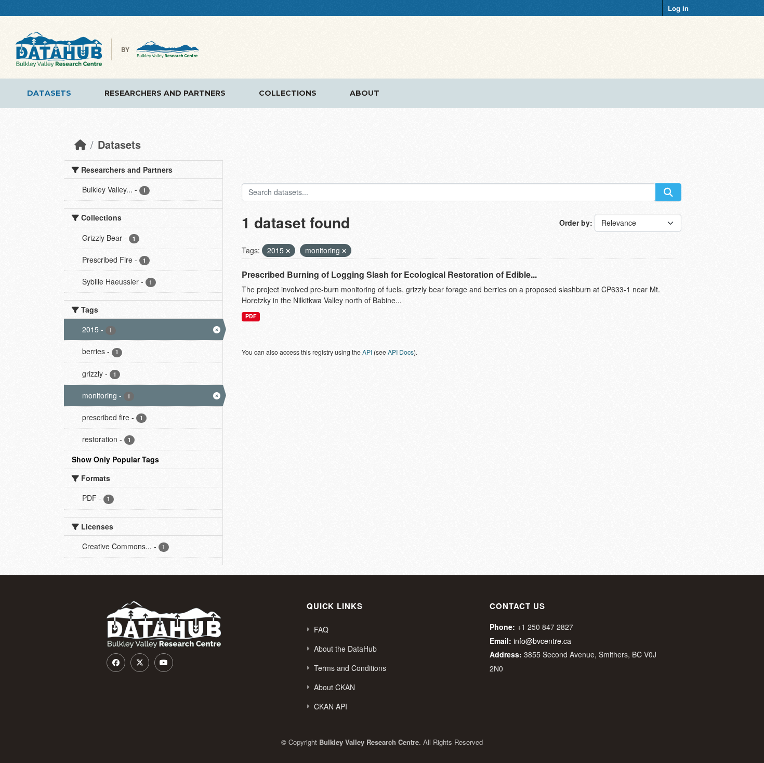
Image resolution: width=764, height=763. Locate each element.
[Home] (80, 144)
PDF (250, 316)
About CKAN (334, 687)
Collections (288, 93)
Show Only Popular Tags (115, 459)
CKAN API (330, 706)
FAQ (321, 629)
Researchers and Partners (165, 93)
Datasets (49, 93)
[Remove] (288, 251)
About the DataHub (345, 648)
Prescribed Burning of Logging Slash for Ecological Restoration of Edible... (389, 274)
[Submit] (668, 192)
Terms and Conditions (350, 668)
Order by (574, 222)
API (367, 351)
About (364, 93)
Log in (678, 8)
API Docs (401, 351)
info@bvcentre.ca (542, 641)
